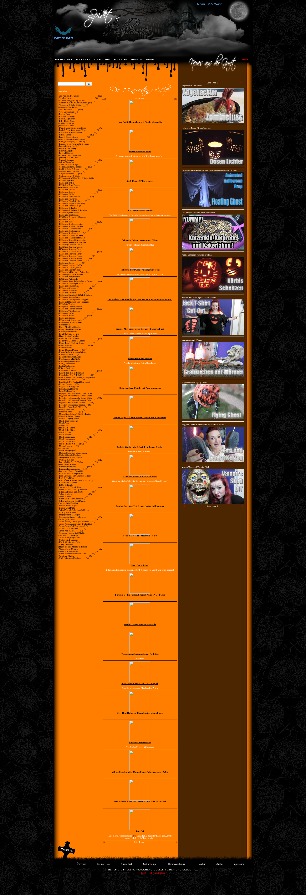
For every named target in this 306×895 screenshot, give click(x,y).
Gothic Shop (149, 864)
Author (219, 864)
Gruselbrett (126, 864)
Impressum (238, 864)
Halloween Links (176, 864)
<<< (104, 98)
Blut (134, 836)
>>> (175, 98)
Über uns (81, 864)
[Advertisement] (153, 885)
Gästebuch (202, 864)
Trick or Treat (103, 864)
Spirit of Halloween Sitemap (153, 873)
